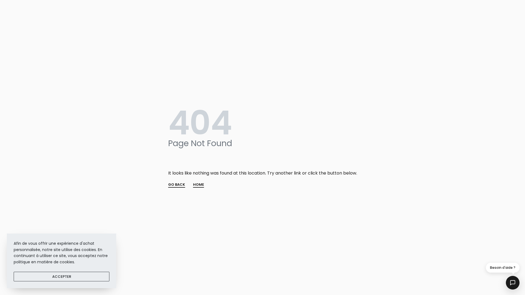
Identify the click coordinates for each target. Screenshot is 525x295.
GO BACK (176, 185)
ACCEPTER (61, 276)
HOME (198, 185)
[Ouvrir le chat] (513, 283)
